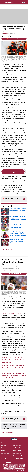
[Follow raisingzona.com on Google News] (24, 199)
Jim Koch (5, 33)
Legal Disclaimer (6, 456)
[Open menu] (2, 2)
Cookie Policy (17, 453)
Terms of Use (5, 453)
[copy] (10, 36)
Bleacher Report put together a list (11, 313)
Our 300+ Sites (17, 445)
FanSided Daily (17, 448)
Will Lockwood (7, 271)
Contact (3, 445)
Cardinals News (9, 432)
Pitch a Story (4, 450)
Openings (16, 442)
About (3, 442)
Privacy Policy (17, 450)
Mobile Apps (4, 448)
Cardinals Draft (9, 249)
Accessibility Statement (20, 456)
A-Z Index (4, 458)
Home (2, 249)
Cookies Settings (18, 458)
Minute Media (8, 462)
